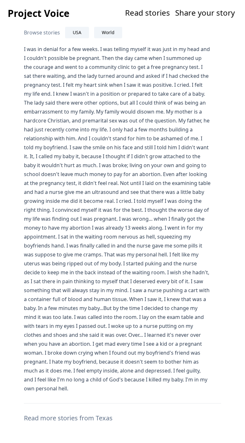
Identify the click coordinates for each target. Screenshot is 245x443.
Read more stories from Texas (68, 418)
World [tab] (108, 32)
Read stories (147, 12)
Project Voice (39, 13)
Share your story (205, 12)
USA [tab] (77, 32)
